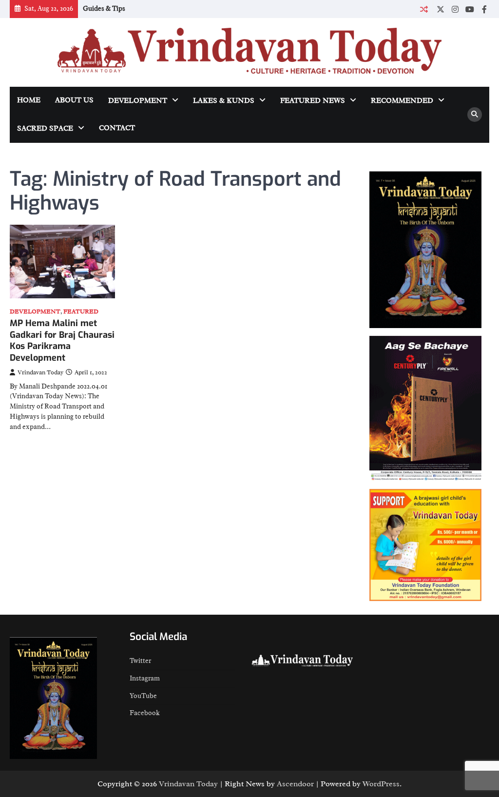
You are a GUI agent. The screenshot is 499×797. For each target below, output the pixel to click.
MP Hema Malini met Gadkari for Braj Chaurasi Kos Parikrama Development (62, 340)
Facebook (145, 713)
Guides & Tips (104, 8)
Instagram (145, 678)
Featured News (312, 100)
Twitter (140, 661)
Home (28, 100)
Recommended (402, 100)
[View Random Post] (424, 9)
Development (137, 100)
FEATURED (80, 311)
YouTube (143, 696)
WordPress (381, 784)
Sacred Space (45, 128)
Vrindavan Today (40, 372)
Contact (117, 128)
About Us (74, 100)
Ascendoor (295, 784)
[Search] (474, 114)
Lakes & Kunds (223, 100)
